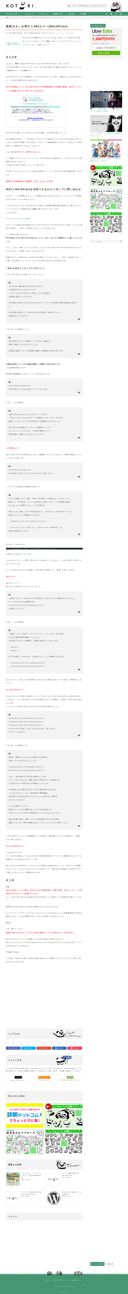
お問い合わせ (78, 1280)
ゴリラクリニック (64, 1291)
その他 (83, 14)
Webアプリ (58, 14)
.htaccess (26, 17)
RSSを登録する (45, 1077)
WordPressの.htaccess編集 (18, 218)
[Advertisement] (21, 980)
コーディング (11, 14)
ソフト (42, 14)
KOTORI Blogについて (62, 1280)
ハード (28, 14)
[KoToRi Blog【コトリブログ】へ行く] (7, 17)
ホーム (49, 1280)
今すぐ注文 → (106, 52)
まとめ (71, 14)
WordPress (50, 33)
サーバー (60, 33)
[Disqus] (44, 1244)
